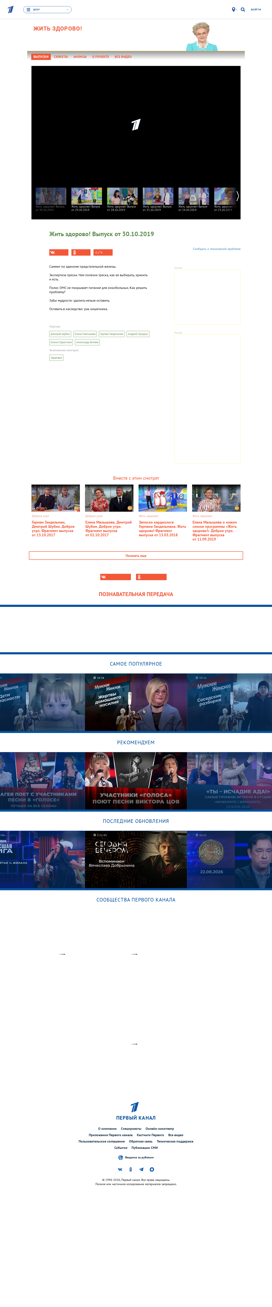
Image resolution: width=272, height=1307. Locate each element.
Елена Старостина (61, 342)
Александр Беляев (87, 342)
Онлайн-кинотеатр (160, 1128)
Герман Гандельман (111, 334)
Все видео (175, 1135)
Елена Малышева (85, 334)
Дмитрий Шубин (60, 334)
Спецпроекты (131, 1128)
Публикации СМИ (145, 1147)
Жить (57, 28)
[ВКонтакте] (58, 252)
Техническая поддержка (175, 1141)
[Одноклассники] (81, 252)
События (120, 1147)
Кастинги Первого (150, 1135)
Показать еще (136, 555)
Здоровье (56, 357)
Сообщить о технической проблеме (217, 249)
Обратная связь (141, 1141)
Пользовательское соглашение (102, 1141)
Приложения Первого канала (111, 1135)
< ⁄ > (98, 252)
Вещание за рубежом (139, 1157)
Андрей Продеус (138, 334)
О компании (107, 1128)
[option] (51, 197)
